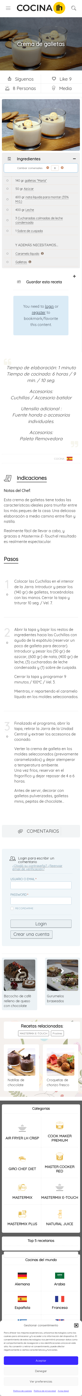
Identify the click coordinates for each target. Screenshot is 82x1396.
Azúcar (29, 189)
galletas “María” (36, 180)
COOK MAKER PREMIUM (60, 1138)
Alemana (22, 1284)
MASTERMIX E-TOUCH (33, 1033)
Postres (57, 1033)
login (49, 306)
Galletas (21, 262)
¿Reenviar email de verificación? (37, 867)
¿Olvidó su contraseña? (29, 866)
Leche (30, 210)
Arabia (59, 1284)
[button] (76, 1325)
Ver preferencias (41, 1381)
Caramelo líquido (27, 254)
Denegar (41, 1371)
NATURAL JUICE (59, 1224)
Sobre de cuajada (30, 231)
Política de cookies (22, 1390)
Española (22, 1307)
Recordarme (24, 908)
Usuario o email (22, 879)
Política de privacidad (45, 1390)
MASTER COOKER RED (59, 1168)
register (39, 312)
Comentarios (43, 831)
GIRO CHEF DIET (22, 1168)
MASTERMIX (22, 1197)
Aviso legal (63, 1390)
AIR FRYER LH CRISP (22, 1138)
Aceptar (41, 1360)
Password (18, 894)
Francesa (60, 1307)
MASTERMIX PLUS (22, 1224)
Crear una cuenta (31, 934)
